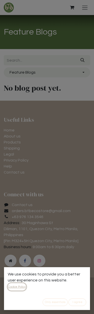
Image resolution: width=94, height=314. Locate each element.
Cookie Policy (17, 286)
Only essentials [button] (55, 302)
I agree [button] (77, 302)
